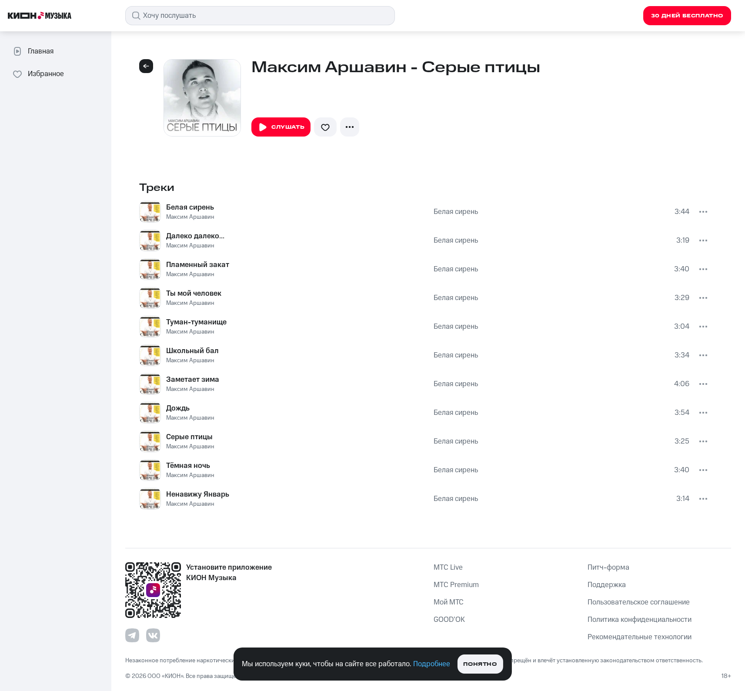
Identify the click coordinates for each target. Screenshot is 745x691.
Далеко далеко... (195, 236)
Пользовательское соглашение (639, 602)
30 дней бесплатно (687, 16)
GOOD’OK (449, 619)
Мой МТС (449, 602)
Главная (40, 51)
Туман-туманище (196, 322)
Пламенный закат (197, 265)
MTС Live (448, 567)
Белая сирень (190, 207)
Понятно (480, 664)
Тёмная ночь (188, 466)
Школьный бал (192, 351)
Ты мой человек (193, 293)
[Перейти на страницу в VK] (153, 635)
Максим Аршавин (190, 217)
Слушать (287, 127)
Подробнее (431, 664)
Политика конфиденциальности (640, 619)
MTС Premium (456, 585)
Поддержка (607, 585)
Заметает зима (192, 379)
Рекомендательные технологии (640, 637)
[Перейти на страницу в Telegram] (132, 635)
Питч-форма (608, 567)
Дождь (178, 408)
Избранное (46, 74)
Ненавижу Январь (197, 494)
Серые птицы (189, 437)
